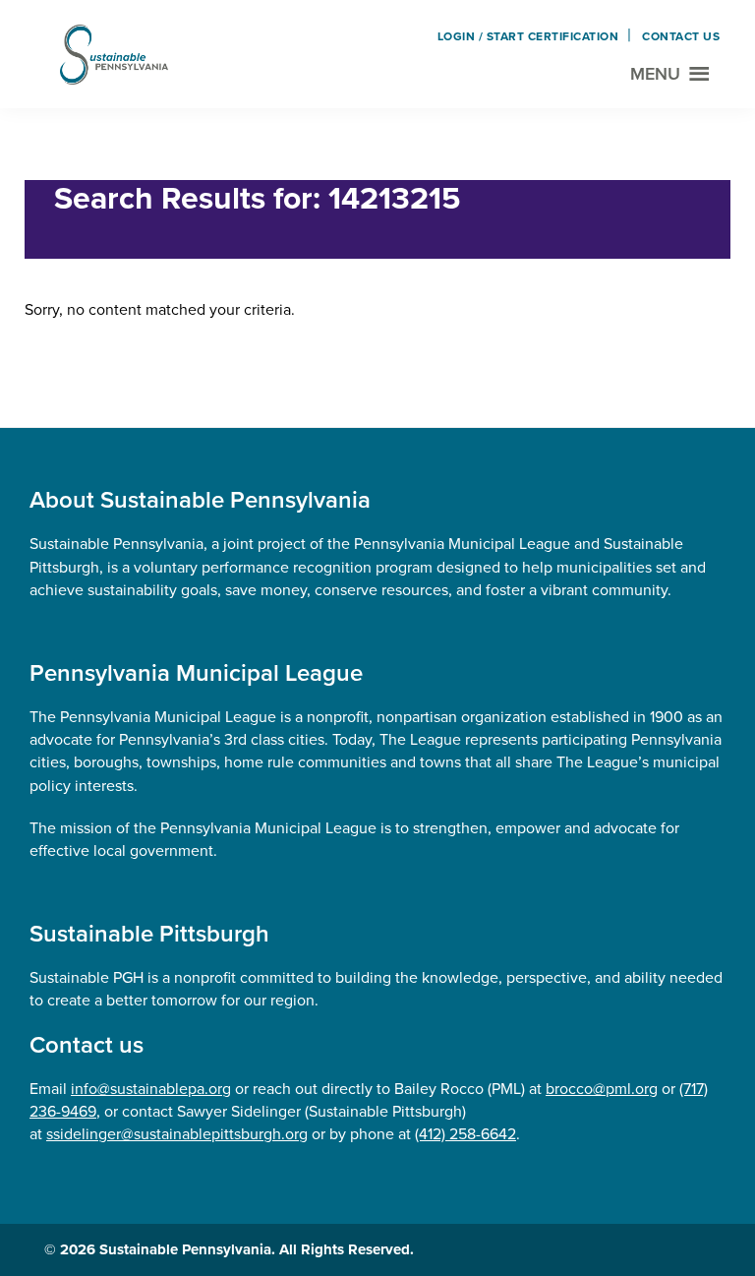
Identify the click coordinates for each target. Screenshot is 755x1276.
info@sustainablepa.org (151, 1088)
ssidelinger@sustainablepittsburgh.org (177, 1134)
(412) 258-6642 (465, 1134)
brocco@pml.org (602, 1088)
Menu (655, 74)
